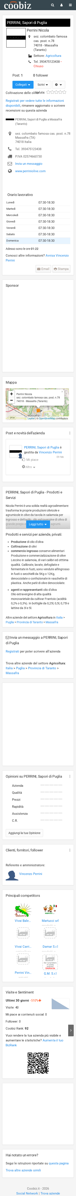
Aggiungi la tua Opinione (24, 833)
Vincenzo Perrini (50, 452)
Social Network (27, 1193)
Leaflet (31, 418)
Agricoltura (53, 56)
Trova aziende (50, 1193)
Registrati (12, 651)
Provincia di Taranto (30, 622)
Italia (59, 617)
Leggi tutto (36, 524)
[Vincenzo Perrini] (20, 455)
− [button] (11, 400)
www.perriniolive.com (30, 171)
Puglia (10, 622)
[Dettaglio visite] (71, 1030)
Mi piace (32, 460)
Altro (29, 467)
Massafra (52, 622)
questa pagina (59, 1163)
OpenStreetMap (47, 418)
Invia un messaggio (28, 164)
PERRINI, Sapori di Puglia (27, 22)
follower (40, 75)
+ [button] (11, 394)
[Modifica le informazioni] (58, 85)
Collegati (21, 84)
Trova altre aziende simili (23, 1170)
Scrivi (41, 84)
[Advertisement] (38, 330)
